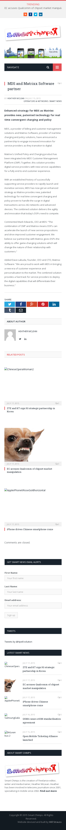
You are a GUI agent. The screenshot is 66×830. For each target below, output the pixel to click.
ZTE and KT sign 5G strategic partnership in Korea (39, 669)
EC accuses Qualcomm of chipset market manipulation (41, 686)
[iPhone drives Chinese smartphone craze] (33, 507)
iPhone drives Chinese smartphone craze (30, 529)
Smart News (55, 101)
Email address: (13, 600)
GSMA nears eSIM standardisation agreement (42, 720)
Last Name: (11, 586)
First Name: (11, 572)
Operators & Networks (36, 101)
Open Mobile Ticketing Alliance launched (40, 738)
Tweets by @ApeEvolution (18, 641)
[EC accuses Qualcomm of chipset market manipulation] (33, 446)
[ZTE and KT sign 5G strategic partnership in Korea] (33, 386)
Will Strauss (55, 822)
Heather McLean (15, 98)
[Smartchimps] (33, 33)
